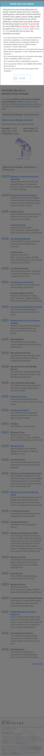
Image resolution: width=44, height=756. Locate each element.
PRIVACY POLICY (22, 29)
